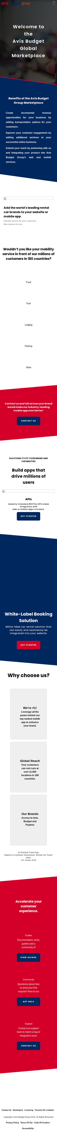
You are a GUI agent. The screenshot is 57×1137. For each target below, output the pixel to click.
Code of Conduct (42, 1123)
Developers (18, 1110)
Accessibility (28, 1128)
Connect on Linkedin (44, 1110)
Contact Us (6, 1110)
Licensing (28, 1110)
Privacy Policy (12, 1123)
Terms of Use (26, 1123)
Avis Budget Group (22, 1117)
